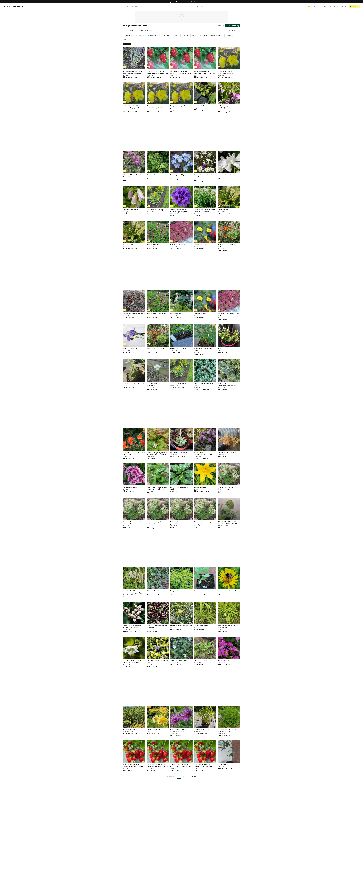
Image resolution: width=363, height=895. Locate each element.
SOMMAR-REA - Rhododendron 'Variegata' (133, 176)
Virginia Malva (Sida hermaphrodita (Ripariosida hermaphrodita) (134, 661)
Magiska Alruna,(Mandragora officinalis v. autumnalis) (132, 626)
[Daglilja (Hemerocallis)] (205, 613)
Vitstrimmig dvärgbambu (201, 729)
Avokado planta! (223, 764)
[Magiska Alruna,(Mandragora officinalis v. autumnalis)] (134, 613)
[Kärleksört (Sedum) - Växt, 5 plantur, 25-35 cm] (229, 474)
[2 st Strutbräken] (134, 232)
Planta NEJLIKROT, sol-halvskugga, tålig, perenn (134, 453)
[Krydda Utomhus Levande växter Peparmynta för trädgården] (158, 474)
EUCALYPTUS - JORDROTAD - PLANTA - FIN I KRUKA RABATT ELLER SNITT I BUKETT (227, 523)
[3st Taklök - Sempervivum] (181, 439)
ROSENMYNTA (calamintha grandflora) (226, 107)
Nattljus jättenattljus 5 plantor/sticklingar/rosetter (226, 72)
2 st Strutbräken (128, 244)
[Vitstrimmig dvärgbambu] (205, 717)
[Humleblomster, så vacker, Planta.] (158, 301)
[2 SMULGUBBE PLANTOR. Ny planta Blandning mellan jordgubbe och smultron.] (134, 751)
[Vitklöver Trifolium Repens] (158, 578)
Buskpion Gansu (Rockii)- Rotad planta (204, 349)
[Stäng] (361, 2)
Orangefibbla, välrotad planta (156, 348)
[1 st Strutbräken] (229, 197)
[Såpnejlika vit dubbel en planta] (229, 162)
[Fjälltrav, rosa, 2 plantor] (229, 648)
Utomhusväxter (131, 30)
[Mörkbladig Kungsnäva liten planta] (134, 301)
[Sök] (197, 6)
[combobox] (162, 6)
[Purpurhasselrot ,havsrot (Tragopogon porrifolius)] (181, 717)
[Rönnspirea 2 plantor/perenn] (229, 439)
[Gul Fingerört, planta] (205, 232)
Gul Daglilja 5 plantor (200, 487)
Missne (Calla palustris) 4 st (202, 660)
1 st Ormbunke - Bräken (130, 729)
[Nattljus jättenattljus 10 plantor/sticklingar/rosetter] (134, 93)
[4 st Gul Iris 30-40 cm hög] (158, 197)
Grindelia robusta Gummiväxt (227, 591)
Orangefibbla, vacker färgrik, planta (227, 245)
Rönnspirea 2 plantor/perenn (227, 452)
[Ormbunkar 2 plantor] (158, 162)
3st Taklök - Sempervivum (178, 452)
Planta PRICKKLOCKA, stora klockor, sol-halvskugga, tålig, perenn (132, 592)
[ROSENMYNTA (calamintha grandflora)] (229, 93)
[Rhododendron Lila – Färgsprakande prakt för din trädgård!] (205, 439)
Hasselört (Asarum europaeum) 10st (204, 384)
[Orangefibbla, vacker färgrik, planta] (229, 232)
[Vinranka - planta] (205, 93)
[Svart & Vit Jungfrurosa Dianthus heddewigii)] (158, 613)
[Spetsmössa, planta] (181, 301)
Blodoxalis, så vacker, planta (179, 244)
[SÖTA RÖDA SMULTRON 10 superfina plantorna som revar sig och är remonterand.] (158, 58)
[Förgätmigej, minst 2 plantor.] (181, 162)
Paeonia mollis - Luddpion (178, 348)
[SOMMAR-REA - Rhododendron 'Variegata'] (134, 162)
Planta (126, 44)
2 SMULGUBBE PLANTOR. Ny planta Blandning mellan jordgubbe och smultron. (134, 765)
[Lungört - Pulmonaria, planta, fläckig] (181, 474)
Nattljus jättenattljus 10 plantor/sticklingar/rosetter (131, 107)
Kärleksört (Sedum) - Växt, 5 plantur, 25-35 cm (227, 488)
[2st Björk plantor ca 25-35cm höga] (134, 370)
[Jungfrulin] (229, 335)
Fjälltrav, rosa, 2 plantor (225, 660)
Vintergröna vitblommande (178, 660)
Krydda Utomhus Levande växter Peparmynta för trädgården (157, 488)
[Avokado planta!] (229, 751)
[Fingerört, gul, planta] (205, 301)
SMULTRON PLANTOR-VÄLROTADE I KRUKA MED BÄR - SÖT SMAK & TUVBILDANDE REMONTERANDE (158, 453)
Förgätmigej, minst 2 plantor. (179, 175)
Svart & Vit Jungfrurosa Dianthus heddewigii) (157, 626)
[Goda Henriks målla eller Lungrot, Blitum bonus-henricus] (229, 717)
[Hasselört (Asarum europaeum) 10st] (205, 370)
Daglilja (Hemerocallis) (201, 625)
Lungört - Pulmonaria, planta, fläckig (179, 488)
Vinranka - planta (199, 106)
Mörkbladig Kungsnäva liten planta (134, 313)
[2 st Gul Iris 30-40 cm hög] (181, 370)
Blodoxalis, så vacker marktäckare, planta (228, 314)
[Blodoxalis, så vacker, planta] (181, 232)
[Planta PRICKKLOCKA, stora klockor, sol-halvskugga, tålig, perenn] (134, 578)
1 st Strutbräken (223, 210)
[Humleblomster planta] (158, 232)
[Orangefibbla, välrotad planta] (158, 335)
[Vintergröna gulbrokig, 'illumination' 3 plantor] (158, 648)
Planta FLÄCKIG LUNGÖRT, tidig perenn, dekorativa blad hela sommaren (228, 384)
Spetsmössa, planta (176, 313)
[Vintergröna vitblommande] (181, 648)
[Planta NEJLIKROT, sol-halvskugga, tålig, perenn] (134, 439)
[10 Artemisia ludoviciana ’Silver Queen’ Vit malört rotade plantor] (134, 58)
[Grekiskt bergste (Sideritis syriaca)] (181, 613)
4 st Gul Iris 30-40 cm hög (155, 210)
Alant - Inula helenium (153, 729)
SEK (314, 6)
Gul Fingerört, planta (200, 244)
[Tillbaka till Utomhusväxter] (123, 30)
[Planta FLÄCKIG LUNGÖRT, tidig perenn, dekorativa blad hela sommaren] (229, 370)
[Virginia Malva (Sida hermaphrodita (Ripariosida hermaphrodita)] (134, 648)
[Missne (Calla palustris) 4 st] (205, 648)
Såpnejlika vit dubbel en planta (227, 175)
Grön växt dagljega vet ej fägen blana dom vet (228, 626)
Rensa (135, 44)
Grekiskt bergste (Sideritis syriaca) (181, 625)
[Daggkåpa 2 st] (181, 578)
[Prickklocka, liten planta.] (134, 197)
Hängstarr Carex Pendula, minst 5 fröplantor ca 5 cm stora (204, 211)
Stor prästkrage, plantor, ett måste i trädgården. (205, 176)
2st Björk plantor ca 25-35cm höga (134, 383)
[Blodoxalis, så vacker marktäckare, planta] (229, 301)
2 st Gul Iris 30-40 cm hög (178, 383)
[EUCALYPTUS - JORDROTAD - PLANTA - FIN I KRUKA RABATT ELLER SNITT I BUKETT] (229, 509)
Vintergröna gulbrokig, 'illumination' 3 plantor (158, 661)
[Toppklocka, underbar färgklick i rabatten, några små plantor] (181, 197)
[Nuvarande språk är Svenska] (309, 6)
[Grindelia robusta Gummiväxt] (229, 578)
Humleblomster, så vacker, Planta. (157, 313)
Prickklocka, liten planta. (130, 210)
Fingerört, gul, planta (200, 313)
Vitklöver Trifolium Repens (155, 591)
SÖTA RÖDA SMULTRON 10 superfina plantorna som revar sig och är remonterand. (157, 72)
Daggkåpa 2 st (175, 591)
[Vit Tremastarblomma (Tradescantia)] (158, 370)
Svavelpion (197, 591)
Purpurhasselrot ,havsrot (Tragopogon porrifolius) (178, 730)
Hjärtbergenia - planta (130, 487)
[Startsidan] (18, 6)
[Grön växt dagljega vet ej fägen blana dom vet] (229, 613)
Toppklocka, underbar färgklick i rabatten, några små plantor (180, 211)
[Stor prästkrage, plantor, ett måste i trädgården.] (205, 162)
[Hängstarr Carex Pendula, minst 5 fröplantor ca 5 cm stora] (205, 197)
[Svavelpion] (205, 578)
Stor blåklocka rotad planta (131, 348)
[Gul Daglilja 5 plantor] (205, 474)
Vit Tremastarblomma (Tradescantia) (153, 384)
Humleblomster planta (154, 244)
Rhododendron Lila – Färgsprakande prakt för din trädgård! (203, 453)
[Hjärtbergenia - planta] (134, 474)
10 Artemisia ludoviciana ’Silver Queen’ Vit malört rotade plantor (133, 72)
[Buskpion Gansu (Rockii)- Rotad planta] (205, 335)
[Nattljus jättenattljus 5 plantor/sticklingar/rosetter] (229, 58)
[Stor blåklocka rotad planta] (134, 335)
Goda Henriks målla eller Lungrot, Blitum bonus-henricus (228, 730)
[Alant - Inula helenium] (158, 717)
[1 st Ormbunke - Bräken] (134, 717)
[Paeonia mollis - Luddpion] (181, 335)
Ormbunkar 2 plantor (153, 175)
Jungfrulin (221, 348)
